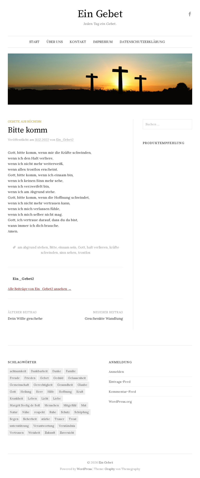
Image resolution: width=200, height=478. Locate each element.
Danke (56, 371)
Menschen (52, 405)
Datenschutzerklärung (142, 42)
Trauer (59, 419)
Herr (39, 391)
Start (34, 42)
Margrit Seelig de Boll (25, 405)
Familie (71, 371)
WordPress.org (120, 401)
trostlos (84, 252)
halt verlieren (97, 247)
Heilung (26, 391)
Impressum (103, 42)
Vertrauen (17, 432)
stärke (45, 419)
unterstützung (19, 426)
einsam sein (67, 247)
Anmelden (116, 372)
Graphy (110, 469)
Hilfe (50, 391)
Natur (14, 412)
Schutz (65, 412)
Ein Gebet (100, 14)
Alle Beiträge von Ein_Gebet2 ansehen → (39, 289)
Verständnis (67, 426)
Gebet (44, 378)
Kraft (79, 391)
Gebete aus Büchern (24, 121)
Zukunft (50, 432)
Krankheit (16, 398)
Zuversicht (67, 432)
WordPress (84, 469)
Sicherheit (30, 419)
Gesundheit (65, 385)
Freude (15, 378)
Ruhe (52, 412)
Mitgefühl (69, 405)
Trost (72, 419)
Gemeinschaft (19, 385)
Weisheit (34, 432)
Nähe (25, 412)
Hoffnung (65, 391)
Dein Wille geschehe (25, 318)
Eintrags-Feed (119, 382)
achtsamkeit (18, 371)
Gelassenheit (77, 378)
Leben (32, 398)
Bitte (53, 247)
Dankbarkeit (39, 371)
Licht (44, 398)
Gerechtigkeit (43, 385)
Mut (83, 405)
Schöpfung (81, 412)
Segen (14, 419)
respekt (39, 412)
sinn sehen (68, 252)
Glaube (82, 385)
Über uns (54, 42)
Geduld (58, 378)
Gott (81, 247)
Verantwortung (43, 426)
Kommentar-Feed (122, 391)
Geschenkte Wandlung (104, 318)
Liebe (57, 398)
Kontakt (78, 42)
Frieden (29, 378)
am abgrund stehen (33, 247)
